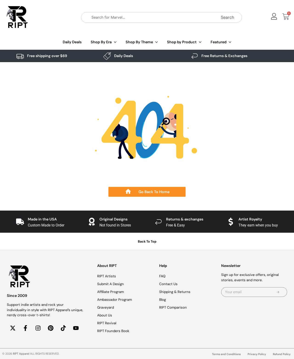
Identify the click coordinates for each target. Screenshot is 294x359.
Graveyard (105, 307)
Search (227, 17)
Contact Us (168, 284)
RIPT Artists (106, 276)
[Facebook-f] (25, 328)
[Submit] (278, 292)
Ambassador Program (114, 299)
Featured (218, 42)
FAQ (162, 276)
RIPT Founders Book (113, 331)
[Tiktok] (63, 328)
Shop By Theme (139, 42)
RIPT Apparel (21, 354)
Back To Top (147, 241)
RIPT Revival (106, 323)
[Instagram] (38, 328)
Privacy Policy (257, 354)
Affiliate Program (110, 292)
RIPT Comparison (173, 307)
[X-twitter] (12, 328)
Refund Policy (282, 354)
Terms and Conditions (226, 354)
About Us (104, 315)
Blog (162, 299)
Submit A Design (110, 284)
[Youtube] (76, 328)
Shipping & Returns (174, 292)
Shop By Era (101, 42)
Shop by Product (182, 42)
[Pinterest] (50, 328)
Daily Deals (72, 42)
